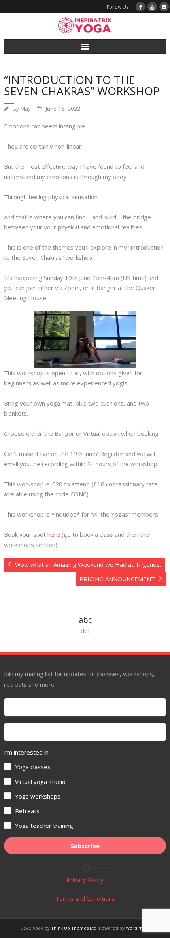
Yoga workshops (37, 796)
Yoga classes (33, 767)
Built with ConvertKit (117, 866)
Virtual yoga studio (40, 781)
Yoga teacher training (44, 825)
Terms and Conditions (85, 898)
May (26, 108)
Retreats (27, 811)
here (53, 534)
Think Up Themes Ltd (73, 928)
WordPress (137, 928)
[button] (85, 789)
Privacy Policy (85, 880)
